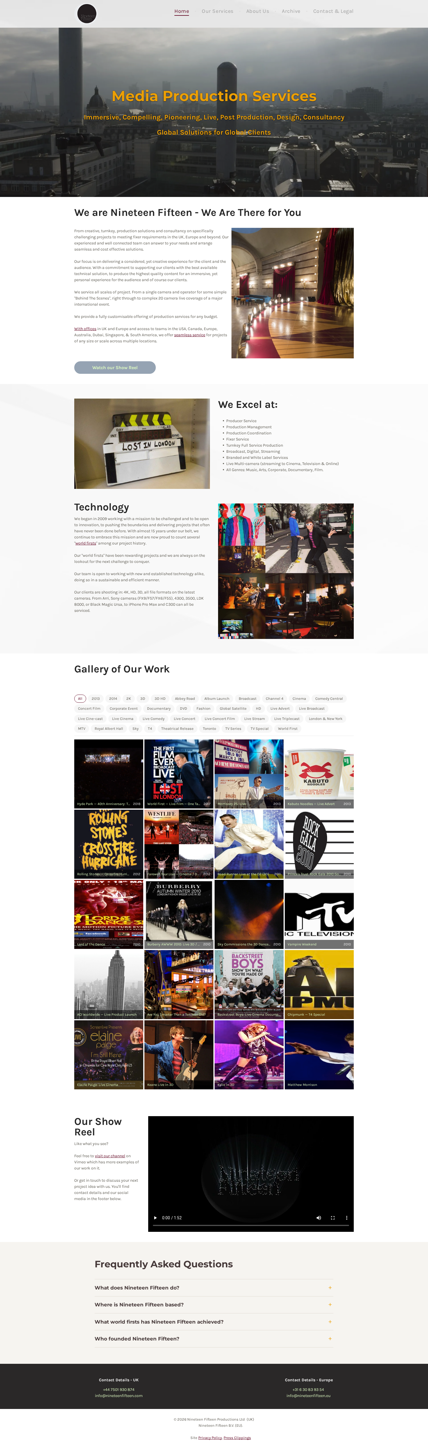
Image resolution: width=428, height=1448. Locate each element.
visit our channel (110, 1155)
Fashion (204, 709)
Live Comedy (154, 718)
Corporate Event (124, 709)
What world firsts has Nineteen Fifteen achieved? (159, 1322)
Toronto (209, 728)
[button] (108, 773)
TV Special (260, 728)
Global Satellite (233, 709)
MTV (81, 728)
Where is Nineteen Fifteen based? (139, 1305)
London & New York (325, 718)
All (80, 698)
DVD (183, 709)
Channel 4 (274, 698)
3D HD (160, 698)
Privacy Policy (210, 1437)
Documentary (159, 709)
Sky (135, 728)
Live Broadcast (312, 709)
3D (142, 698)
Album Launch (216, 698)
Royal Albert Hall (109, 728)
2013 (96, 698)
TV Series (233, 728)
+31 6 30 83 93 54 (308, 1389)
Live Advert (280, 709)
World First (288, 728)
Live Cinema (122, 718)
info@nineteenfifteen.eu (308, 1395)
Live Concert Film (220, 718)
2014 (113, 698)
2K (128, 698)
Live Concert (184, 718)
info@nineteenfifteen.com (119, 1395)
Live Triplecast (287, 718)
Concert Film (89, 709)
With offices (85, 328)
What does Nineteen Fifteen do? (137, 1288)
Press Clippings (237, 1437)
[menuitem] (182, 11)
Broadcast (248, 698)
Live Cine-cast (90, 718)
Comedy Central (329, 698)
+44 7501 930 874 (119, 1389)
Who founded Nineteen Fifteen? (137, 1339)
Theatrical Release (177, 728)
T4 (150, 728)
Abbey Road (185, 698)
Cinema (299, 698)
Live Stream (254, 718)
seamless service (189, 334)
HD (258, 709)
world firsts (85, 543)
